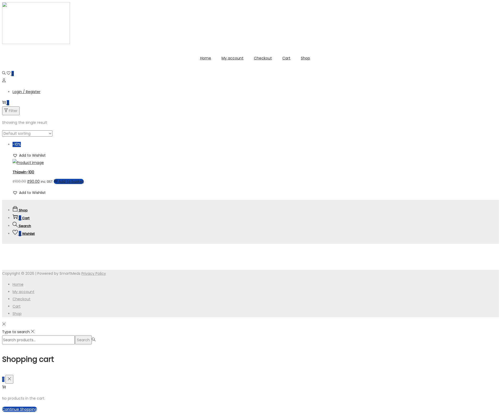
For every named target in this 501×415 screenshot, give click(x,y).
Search (83, 340)
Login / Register (26, 91)
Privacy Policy (93, 273)
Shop (17, 313)
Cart (17, 306)
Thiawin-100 (23, 172)
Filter (13, 110)
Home (18, 284)
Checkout (22, 299)
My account (23, 291)
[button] (29, 155)
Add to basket (71, 181)
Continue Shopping (19, 409)
